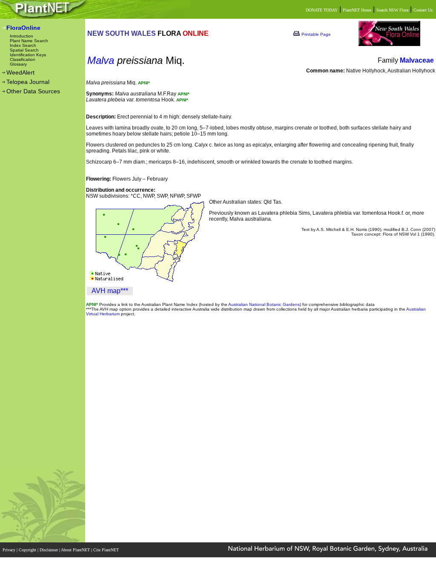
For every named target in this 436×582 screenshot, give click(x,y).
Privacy (10, 549)
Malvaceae (417, 60)
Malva (100, 60)
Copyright (28, 549)
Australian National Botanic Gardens (264, 304)
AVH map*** (110, 290)
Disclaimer (49, 549)
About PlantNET (76, 549)
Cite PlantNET (106, 549)
